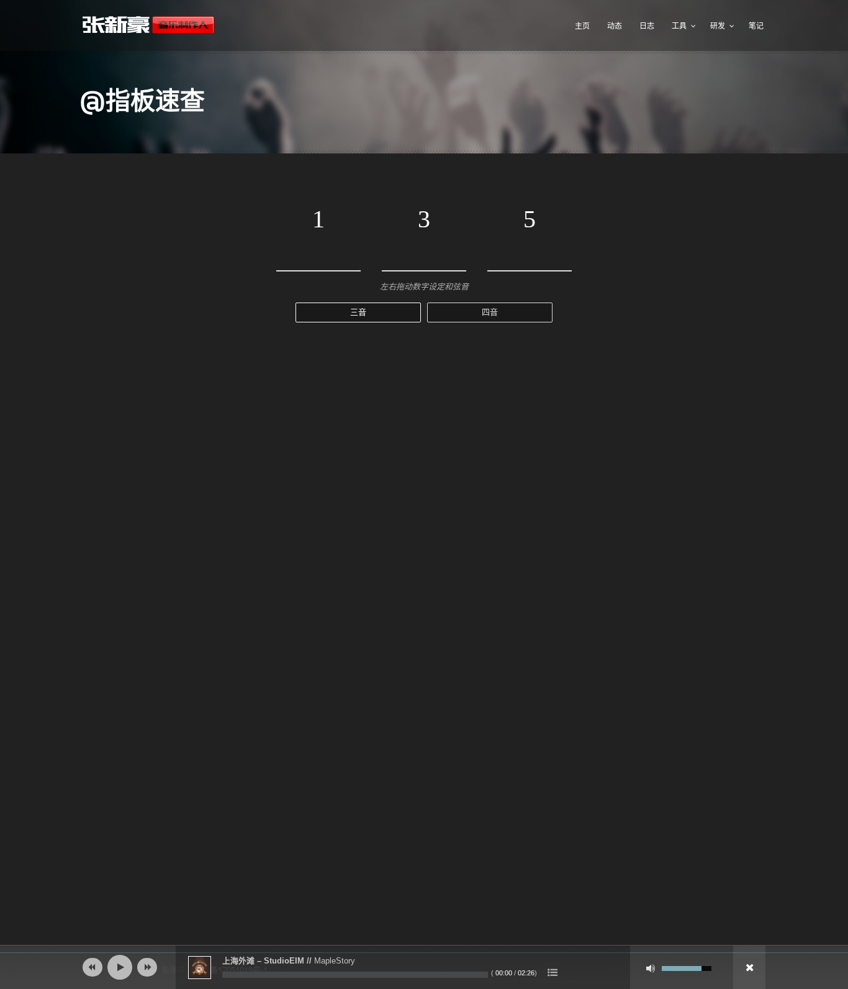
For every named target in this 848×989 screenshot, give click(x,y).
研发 (717, 26)
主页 (582, 26)
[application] (424, 967)
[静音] (651, 968)
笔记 (756, 26)
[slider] (687, 967)
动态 (614, 26)
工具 (679, 26)
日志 (646, 26)
